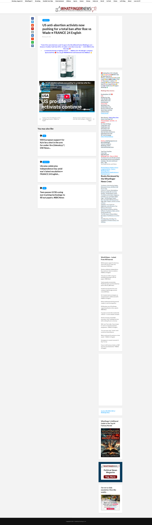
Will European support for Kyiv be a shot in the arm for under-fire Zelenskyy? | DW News (110, 264)
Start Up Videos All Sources (108, 132)
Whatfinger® (28, 1)
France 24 (46, 20)
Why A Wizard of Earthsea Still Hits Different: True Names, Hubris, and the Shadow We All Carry (110, 211)
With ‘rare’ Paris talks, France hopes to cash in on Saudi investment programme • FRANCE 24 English (110, 325)
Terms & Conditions (106, 144)
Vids (102, 96)
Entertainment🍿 (110, 77)
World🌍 (113, 79)
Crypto (102, 79)
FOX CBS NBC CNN (106, 99)
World (102, 1)
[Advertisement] (110, 41)
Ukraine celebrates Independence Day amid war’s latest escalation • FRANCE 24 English (109, 271)
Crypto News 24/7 (105, 125)
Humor (82, 1)
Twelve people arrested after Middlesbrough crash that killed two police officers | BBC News (110, 284)
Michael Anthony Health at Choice (109, 167)
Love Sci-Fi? (137, 1)
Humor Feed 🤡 (111, 82)
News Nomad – (110, 117)
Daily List (95, 1)
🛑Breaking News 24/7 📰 (107, 73)
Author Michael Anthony (107, 136)
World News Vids (105, 105)
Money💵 (117, 77)
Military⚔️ (103, 77)
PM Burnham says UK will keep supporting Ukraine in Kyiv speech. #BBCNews (109, 308)
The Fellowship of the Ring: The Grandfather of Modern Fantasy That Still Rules (110, 220)
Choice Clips (104, 103)
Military (68, 1)
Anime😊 (115, 84)
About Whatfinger (105, 142)
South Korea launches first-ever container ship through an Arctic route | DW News (109, 290)
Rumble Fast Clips (48, 1)
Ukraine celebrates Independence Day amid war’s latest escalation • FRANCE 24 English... (51, 170)
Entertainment (59, 1)
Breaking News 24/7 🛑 (107, 94)
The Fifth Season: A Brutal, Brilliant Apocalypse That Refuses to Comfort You (110, 215)
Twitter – (112, 81)
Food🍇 (103, 85)
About (129, 1)
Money (88, 1)
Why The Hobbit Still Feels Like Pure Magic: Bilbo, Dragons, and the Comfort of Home (110, 201)
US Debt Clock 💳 (109, 85)
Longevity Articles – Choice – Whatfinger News (108, 169)
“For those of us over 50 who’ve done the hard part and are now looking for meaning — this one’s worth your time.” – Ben (110, 160)
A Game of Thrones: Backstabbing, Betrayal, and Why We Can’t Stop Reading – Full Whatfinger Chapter (109, 192)
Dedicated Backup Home (107, 147)
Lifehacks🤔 (104, 82)
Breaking (37, 1)
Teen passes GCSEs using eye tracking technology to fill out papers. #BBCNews (52, 195)
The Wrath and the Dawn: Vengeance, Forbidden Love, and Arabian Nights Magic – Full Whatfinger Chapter (110, 196)
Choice (115, 1)
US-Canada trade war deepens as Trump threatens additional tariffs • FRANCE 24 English (110, 296)
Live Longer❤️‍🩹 (109, 84)
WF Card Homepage (106, 135)
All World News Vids (106, 107)
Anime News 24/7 (105, 128)
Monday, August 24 (17, 1)
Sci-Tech (109, 1)
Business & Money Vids (107, 108)
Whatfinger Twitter (105, 145)
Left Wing (122, 1)
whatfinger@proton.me (109, 141)
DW (44, 135)
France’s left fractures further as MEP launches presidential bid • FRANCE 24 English (110, 346)
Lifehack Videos (105, 111)
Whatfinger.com (82, 521)
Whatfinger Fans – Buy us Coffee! (109, 156)
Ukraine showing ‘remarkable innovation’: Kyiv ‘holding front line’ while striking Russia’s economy (110, 319)
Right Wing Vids (105, 154)
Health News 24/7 (105, 127)
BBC (44, 188)
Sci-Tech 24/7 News (106, 124)
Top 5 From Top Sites (106, 151)
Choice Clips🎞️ (109, 74)
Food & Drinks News (106, 130)
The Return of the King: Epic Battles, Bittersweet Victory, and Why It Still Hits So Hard (109, 187)
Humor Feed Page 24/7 (107, 119)
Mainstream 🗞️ (106, 81)
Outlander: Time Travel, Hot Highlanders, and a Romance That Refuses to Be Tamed (109, 206)
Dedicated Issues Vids (106, 133)
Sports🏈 (108, 79)
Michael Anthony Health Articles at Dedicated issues (109, 173)
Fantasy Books (104, 113)
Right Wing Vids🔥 (107, 76)
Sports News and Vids (106, 110)
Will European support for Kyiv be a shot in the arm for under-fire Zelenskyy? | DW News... (52, 144)
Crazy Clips (104, 153)
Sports (75, 1)
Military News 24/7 (105, 100)
